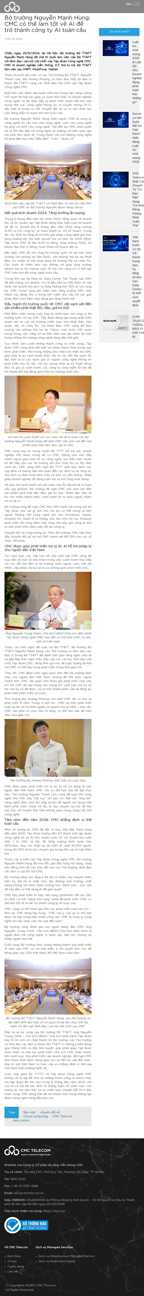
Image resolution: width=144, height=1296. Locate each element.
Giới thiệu (14, 1256)
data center (21, 1120)
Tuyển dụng (15, 1266)
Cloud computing (35, 1116)
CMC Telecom (62, 1116)
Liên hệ (12, 1271)
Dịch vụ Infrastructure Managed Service (66, 1256)
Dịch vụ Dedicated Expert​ (57, 1261)
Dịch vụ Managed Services (54, 1247)
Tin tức (12, 1261)
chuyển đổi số (50, 1112)
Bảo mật (29, 1112)
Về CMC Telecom (16, 1247)
